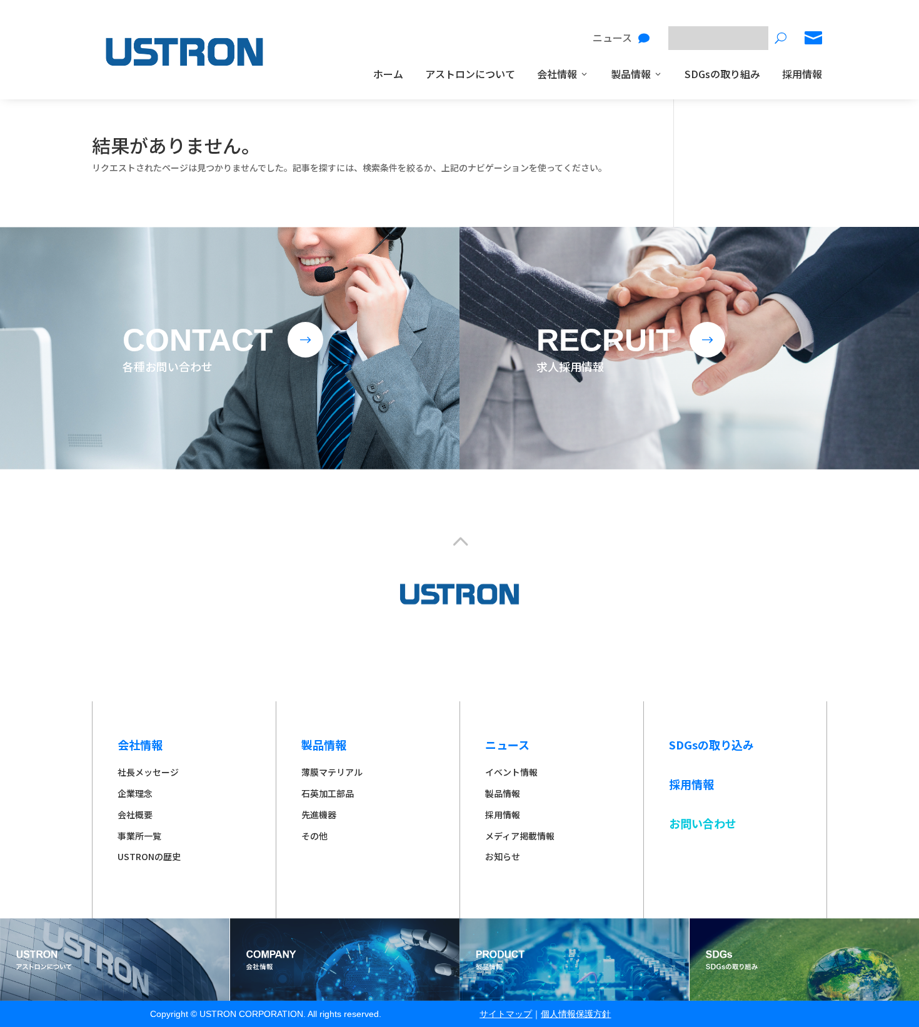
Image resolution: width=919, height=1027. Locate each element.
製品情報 (631, 73)
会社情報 (557, 73)
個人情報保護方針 (576, 1014)
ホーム (388, 73)
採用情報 (802, 73)
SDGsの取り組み (722, 73)
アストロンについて (470, 73)
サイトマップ (506, 1014)
